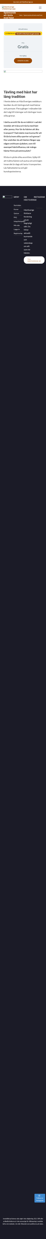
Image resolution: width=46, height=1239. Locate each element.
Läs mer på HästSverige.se (23, 2)
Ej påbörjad (10, 33)
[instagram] (28, 267)
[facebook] (24, 267)
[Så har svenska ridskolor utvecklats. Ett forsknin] (38, 398)
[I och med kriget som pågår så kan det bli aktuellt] (38, 872)
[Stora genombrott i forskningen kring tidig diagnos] (38, 668)
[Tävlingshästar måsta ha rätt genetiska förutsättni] (38, 1092)
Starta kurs (23, 61)
